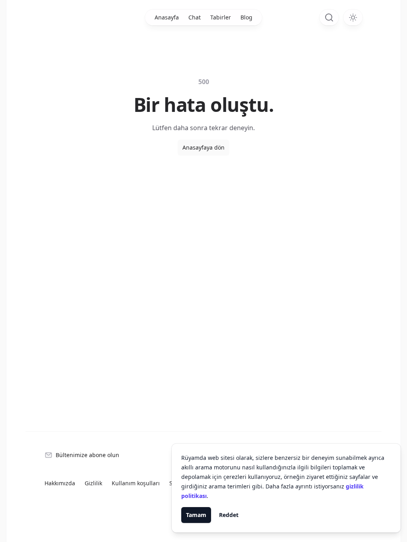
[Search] (329, 17)
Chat (194, 17)
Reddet (228, 515)
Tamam (196, 515)
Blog (246, 17)
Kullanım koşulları (136, 483)
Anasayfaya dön (203, 147)
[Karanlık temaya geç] (352, 17)
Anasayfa (167, 17)
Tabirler (220, 17)
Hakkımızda (60, 483)
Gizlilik (93, 483)
